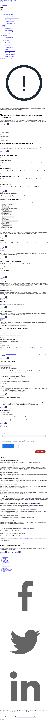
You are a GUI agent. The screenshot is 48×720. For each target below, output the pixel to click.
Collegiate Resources (9, 47)
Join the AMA (5, 12)
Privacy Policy (5, 561)
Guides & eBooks (8, 32)
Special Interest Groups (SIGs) (36, 347)
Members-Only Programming (8, 204)
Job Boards (4, 35)
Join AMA (4, 5)
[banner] (24, 85)
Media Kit (4, 564)
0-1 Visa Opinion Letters (7, 214)
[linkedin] (25, 708)
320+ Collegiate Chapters (11, 354)
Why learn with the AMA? (10, 23)
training (39, 263)
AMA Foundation (8, 44)
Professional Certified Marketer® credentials (17, 264)
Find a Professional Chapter (5, 366)
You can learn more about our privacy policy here (26, 717)
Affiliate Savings (6, 213)
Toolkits (4, 205)
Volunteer (7, 49)
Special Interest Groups (7, 212)
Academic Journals (8, 30)
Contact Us (4, 558)
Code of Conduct (5, 562)
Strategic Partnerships (9, 56)
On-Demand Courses (9, 19)
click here (33, 505)
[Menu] (1, 9)
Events (3, 25)
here (40, 499)
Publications (4, 26)
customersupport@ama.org (22, 542)
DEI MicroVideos (6, 209)
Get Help (7, 52)
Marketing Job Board (9, 37)
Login (3, 3)
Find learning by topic (9, 16)
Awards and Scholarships (10, 51)
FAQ (3, 563)
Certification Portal (6, 566)
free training (10, 263)
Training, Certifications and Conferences (10, 208)
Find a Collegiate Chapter (5, 367)
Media (3, 571)
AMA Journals (5, 206)
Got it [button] (1, 719)
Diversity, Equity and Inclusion (11, 45)
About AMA (7, 42)
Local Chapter (5, 210)
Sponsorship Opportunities (10, 54)
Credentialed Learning (9, 21)
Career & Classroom (9, 33)
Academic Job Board (9, 38)
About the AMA (5, 40)
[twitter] (25, 663)
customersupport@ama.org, (26, 538)
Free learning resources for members (12, 18)
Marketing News (8, 28)
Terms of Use (5, 560)
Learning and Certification (7, 14)
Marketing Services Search (7, 569)
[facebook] (25, 617)
